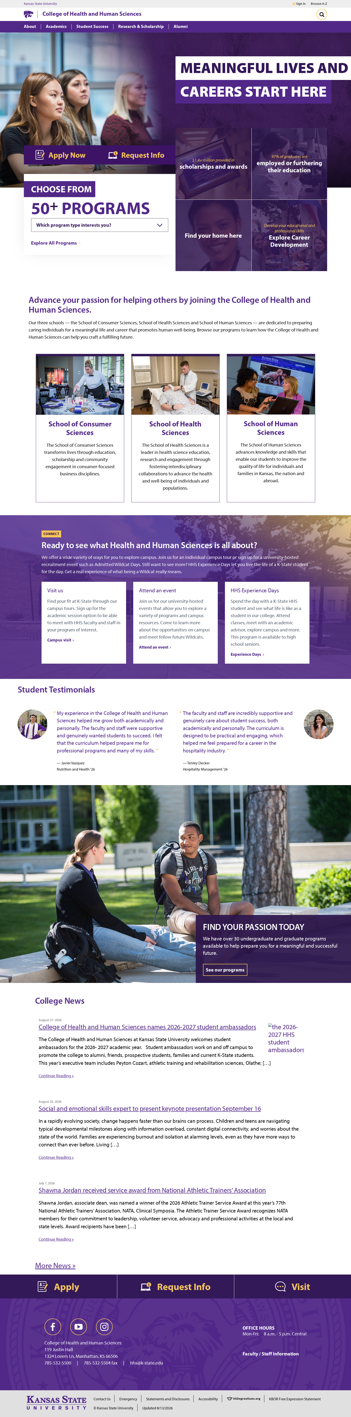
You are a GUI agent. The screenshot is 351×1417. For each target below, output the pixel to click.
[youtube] (78, 1326)
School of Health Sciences (175, 428)
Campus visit (59, 639)
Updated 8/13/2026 (157, 1408)
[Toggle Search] (321, 14)
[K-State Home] (28, 14)
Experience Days (246, 654)
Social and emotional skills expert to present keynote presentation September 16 (150, 1108)
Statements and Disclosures (168, 1399)
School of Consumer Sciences (80, 428)
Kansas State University (40, 4)
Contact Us (102, 1399)
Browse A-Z (319, 4)
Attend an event (153, 647)
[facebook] (52, 1326)
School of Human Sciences (271, 428)
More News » (55, 1265)
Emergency (128, 1399)
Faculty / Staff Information (271, 1354)
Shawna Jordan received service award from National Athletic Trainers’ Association (152, 1190)
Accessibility (208, 1399)
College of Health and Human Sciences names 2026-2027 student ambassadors (147, 1027)
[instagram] (104, 1326)
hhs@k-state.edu (146, 1363)
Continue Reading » (56, 1075)
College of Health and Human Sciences (92, 13)
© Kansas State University (113, 1408)
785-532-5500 (57, 1363)
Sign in (301, 4)
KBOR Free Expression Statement (295, 1399)
